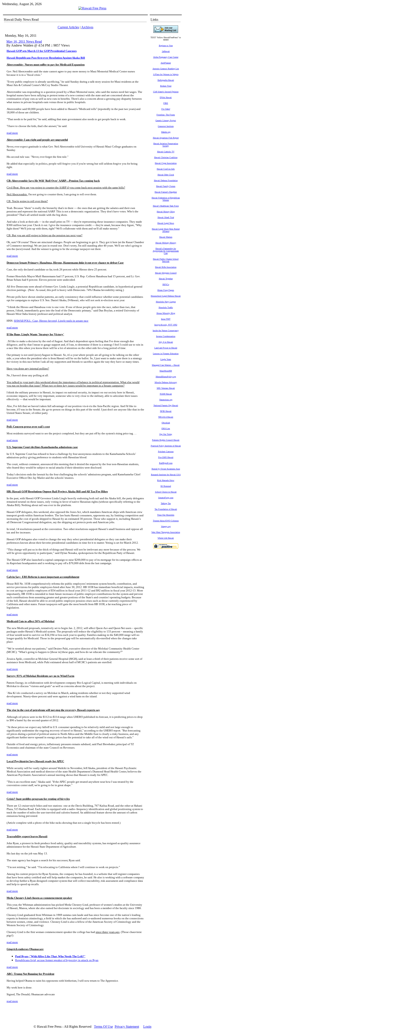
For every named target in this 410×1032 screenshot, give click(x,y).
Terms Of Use (103, 1026)
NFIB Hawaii (165, 411)
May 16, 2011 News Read (24, 41)
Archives (87, 27)
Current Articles (68, 27)
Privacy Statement (127, 1026)
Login (147, 1026)
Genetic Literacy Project (165, 120)
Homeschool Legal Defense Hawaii (166, 296)
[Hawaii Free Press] (92, 8)
